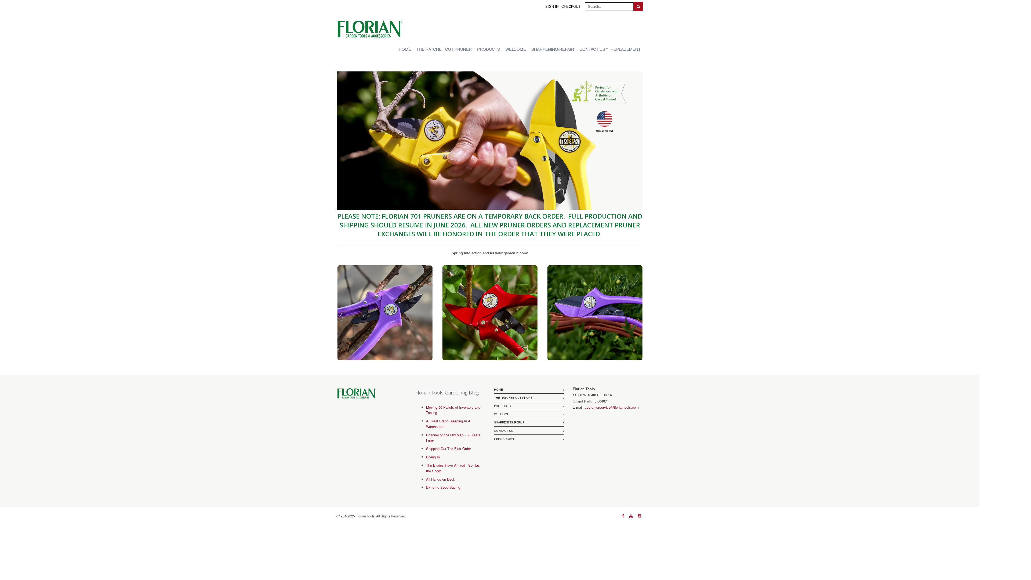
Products (488, 49)
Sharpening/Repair (552, 49)
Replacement (626, 49)
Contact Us (592, 49)
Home (405, 49)
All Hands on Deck (440, 479)
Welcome (515, 49)
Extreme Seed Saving (443, 487)
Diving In (433, 456)
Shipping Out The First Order (448, 448)
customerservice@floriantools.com (612, 407)
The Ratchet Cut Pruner (444, 49)
